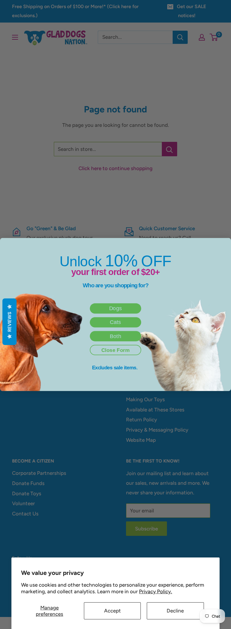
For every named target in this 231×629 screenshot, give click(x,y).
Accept (112, 611)
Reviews (9, 322)
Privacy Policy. (155, 591)
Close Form (115, 350)
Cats (115, 322)
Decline (175, 611)
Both (115, 336)
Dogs (115, 308)
